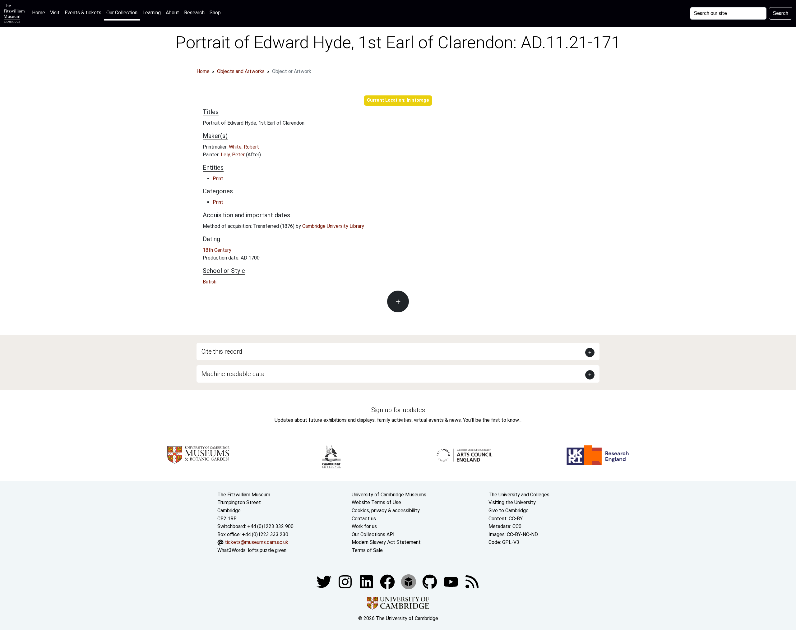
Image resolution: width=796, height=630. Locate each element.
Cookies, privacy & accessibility (386, 510)
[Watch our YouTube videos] (451, 581)
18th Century (217, 250)
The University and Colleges (518, 495)
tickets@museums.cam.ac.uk (256, 542)
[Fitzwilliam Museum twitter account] (324, 581)
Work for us (364, 526)
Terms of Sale (367, 550)
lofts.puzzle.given (267, 550)
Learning (151, 13)
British (209, 282)
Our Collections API (373, 534)
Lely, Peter (233, 155)
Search (780, 13)
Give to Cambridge (508, 510)
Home (40, 12)
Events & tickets (83, 13)
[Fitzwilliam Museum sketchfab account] (409, 581)
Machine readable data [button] (233, 374)
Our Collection (121, 13)
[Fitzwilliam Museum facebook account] (366, 581)
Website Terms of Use (376, 502)
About (172, 13)
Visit (55, 13)
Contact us (364, 519)
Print (218, 179)
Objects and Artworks (241, 71)
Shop (215, 13)
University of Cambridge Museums (389, 495)
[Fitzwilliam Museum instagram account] (345, 581)
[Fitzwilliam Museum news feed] (472, 581)
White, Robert (244, 147)
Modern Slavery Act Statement (386, 542)
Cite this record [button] (221, 351)
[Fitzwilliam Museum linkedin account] (388, 581)
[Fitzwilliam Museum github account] (430, 581)
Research (194, 13)
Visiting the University (512, 502)
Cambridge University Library (333, 226)
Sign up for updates (398, 410)
